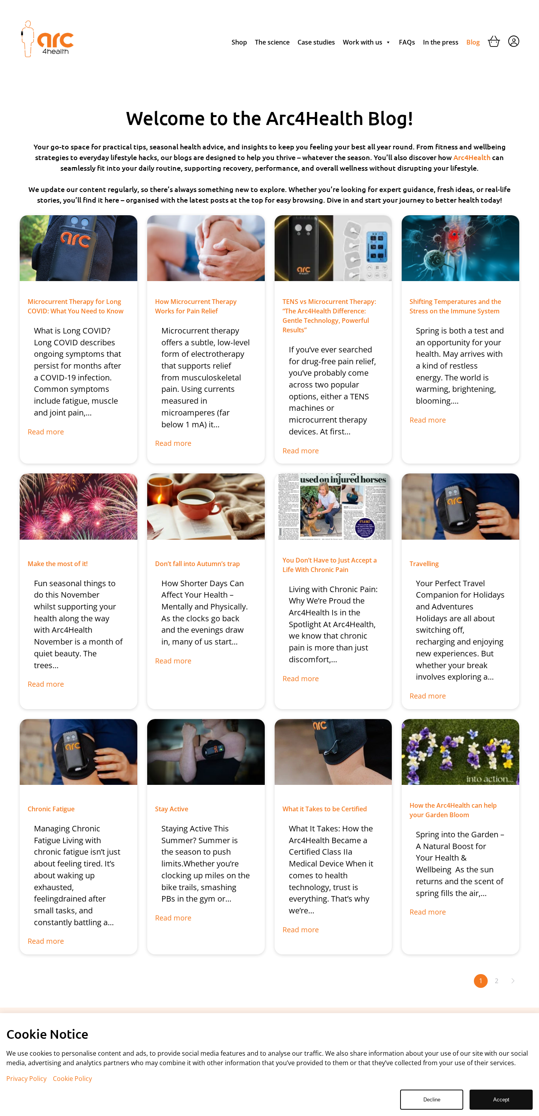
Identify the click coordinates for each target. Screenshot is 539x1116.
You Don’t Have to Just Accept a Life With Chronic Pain (330, 565)
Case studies (316, 42)
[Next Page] (512, 981)
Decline (431, 1100)
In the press (441, 42)
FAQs (407, 42)
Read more (46, 432)
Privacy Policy (26, 1078)
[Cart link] (494, 43)
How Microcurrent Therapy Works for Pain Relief (196, 306)
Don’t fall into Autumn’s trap (197, 563)
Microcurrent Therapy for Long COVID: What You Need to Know (76, 306)
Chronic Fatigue (51, 809)
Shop (239, 42)
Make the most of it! (58, 563)
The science (272, 42)
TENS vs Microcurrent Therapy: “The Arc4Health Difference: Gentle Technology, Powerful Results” (329, 315)
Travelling (424, 563)
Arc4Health (472, 157)
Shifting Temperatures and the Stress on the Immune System (455, 306)
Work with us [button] (362, 42)
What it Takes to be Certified (325, 809)
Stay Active (171, 809)
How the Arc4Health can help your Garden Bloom (453, 810)
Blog (473, 42)
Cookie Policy (72, 1078)
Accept (501, 1100)
